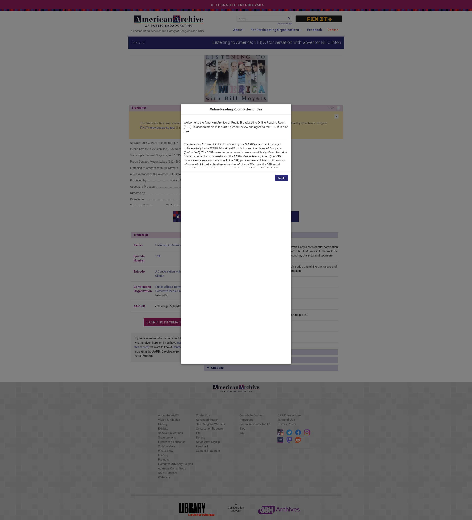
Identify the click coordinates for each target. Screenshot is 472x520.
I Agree (281, 177)
